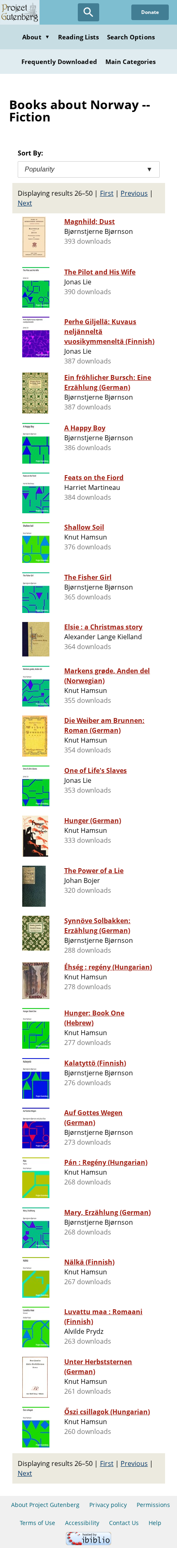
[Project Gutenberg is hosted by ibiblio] (88, 1543)
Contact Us (124, 1523)
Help (155, 1523)
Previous (134, 193)
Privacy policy (108, 1505)
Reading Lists (78, 37)
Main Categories (130, 61)
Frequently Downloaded (59, 61)
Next (25, 203)
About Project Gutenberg (45, 1505)
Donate (150, 12)
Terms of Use (37, 1523)
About (35, 37)
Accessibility (82, 1523)
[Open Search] (88, 12)
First (107, 193)
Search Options (131, 37)
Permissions (153, 1505)
